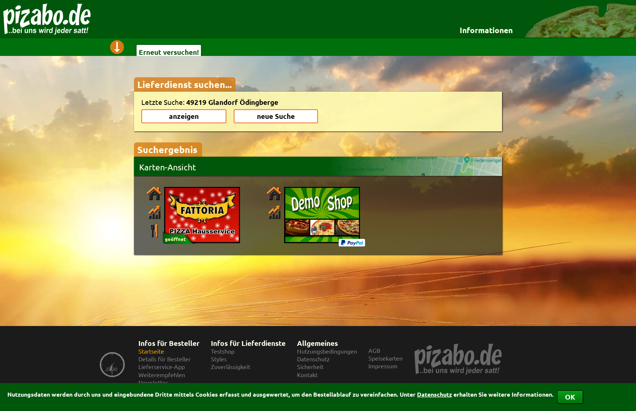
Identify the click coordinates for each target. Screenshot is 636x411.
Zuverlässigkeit (230, 366)
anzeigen (184, 116)
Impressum (383, 365)
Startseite (151, 351)
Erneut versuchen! (169, 52)
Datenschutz (434, 394)
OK (570, 396)
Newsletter (153, 382)
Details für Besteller (164, 358)
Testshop (222, 351)
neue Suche (276, 116)
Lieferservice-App (161, 366)
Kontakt (307, 374)
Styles (219, 358)
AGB (374, 350)
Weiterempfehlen (161, 374)
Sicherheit (310, 366)
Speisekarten (385, 358)
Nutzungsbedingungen (327, 351)
